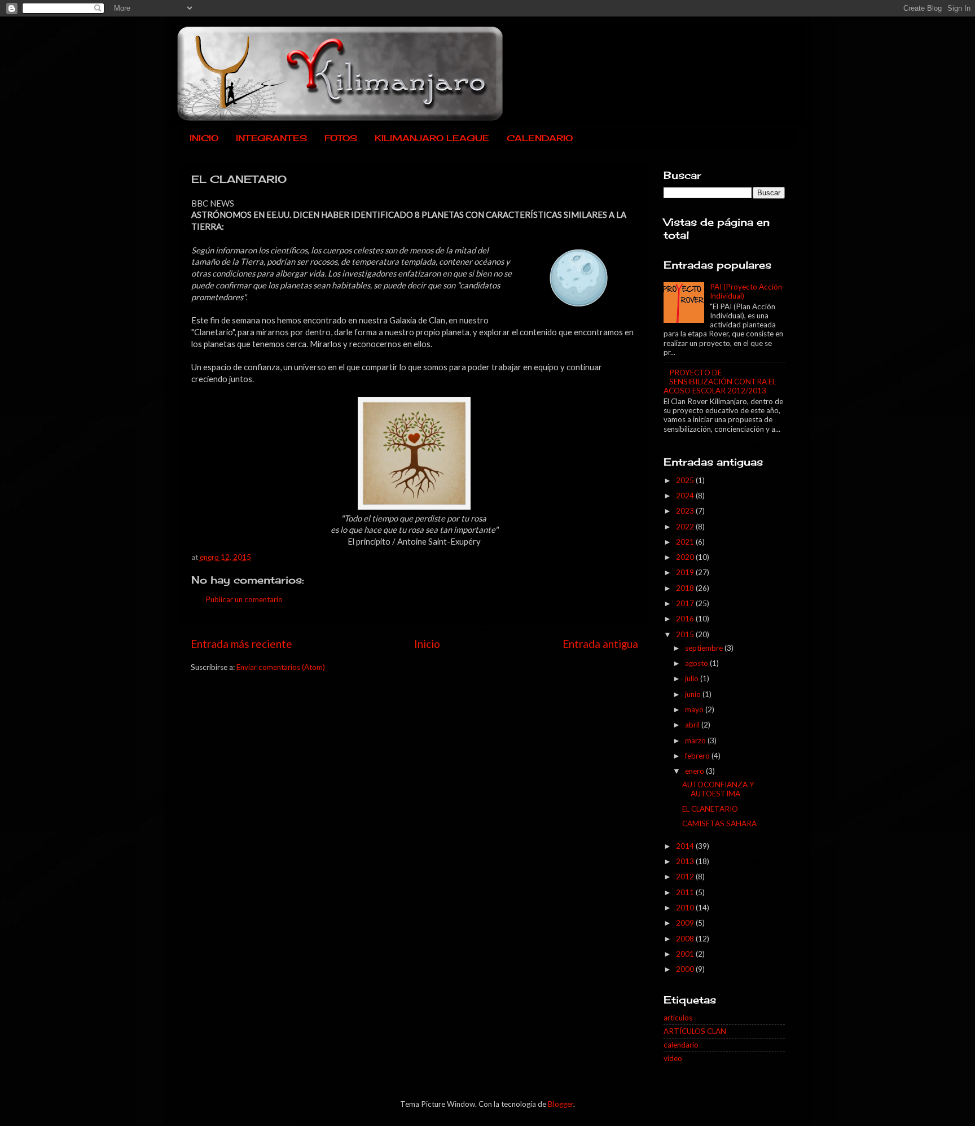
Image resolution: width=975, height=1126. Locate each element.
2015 (686, 634)
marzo (696, 740)
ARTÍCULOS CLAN (695, 1031)
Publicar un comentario (244, 599)
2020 (686, 557)
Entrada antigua (600, 643)
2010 (686, 907)
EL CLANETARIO (710, 808)
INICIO (204, 138)
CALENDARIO (540, 138)
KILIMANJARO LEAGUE (432, 138)
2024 (686, 495)
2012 (686, 876)
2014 (686, 846)
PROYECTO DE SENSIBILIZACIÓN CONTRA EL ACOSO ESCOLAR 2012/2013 (720, 381)
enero (695, 771)
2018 (686, 588)
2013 (686, 861)
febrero (698, 755)
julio (692, 678)
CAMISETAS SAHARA (719, 823)
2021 (686, 541)
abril (693, 724)
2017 (686, 603)
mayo (695, 709)
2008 (686, 938)
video (673, 1058)
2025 (686, 480)
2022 (686, 526)
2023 (686, 510)
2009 (686, 922)
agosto (697, 663)
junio (693, 694)
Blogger (560, 1104)
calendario (681, 1044)
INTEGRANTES (271, 138)
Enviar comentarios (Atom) (280, 667)
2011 (686, 892)
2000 (686, 969)
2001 (686, 953)
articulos (678, 1017)
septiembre (704, 647)
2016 (686, 618)
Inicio (427, 643)
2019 (686, 572)
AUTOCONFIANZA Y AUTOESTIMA (718, 789)
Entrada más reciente (241, 643)
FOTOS (340, 138)
